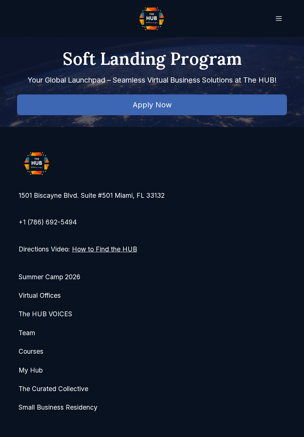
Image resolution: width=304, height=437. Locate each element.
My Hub (31, 370)
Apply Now (152, 104)
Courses (31, 351)
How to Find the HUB (104, 249)
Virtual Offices (40, 295)
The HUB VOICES (45, 314)
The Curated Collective (53, 389)
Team (27, 333)
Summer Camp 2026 (49, 277)
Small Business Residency (58, 407)
